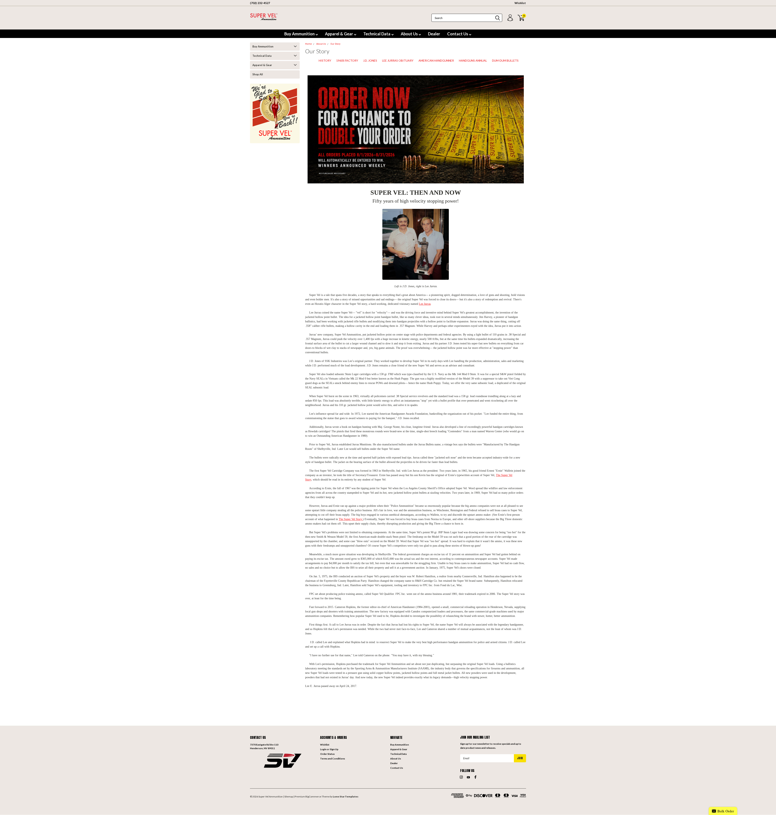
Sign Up (334, 749)
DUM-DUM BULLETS (505, 60)
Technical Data (377, 33)
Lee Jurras (425, 303)
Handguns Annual (473, 60)
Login (323, 749)
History (325, 60)
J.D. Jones (370, 60)
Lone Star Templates (345, 796)
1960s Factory (347, 60)
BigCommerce (313, 796)
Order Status (327, 753)
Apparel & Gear (339, 33)
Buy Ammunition (299, 33)
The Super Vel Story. (351, 519)
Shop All (257, 74)
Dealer (434, 33)
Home (308, 44)
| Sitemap (288, 796)
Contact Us (458, 33)
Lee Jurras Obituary (397, 60)
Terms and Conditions (332, 758)
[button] (283, 760)
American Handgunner (436, 60)
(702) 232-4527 (260, 3)
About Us (410, 33)
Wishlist (520, 3)
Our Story (335, 44)
